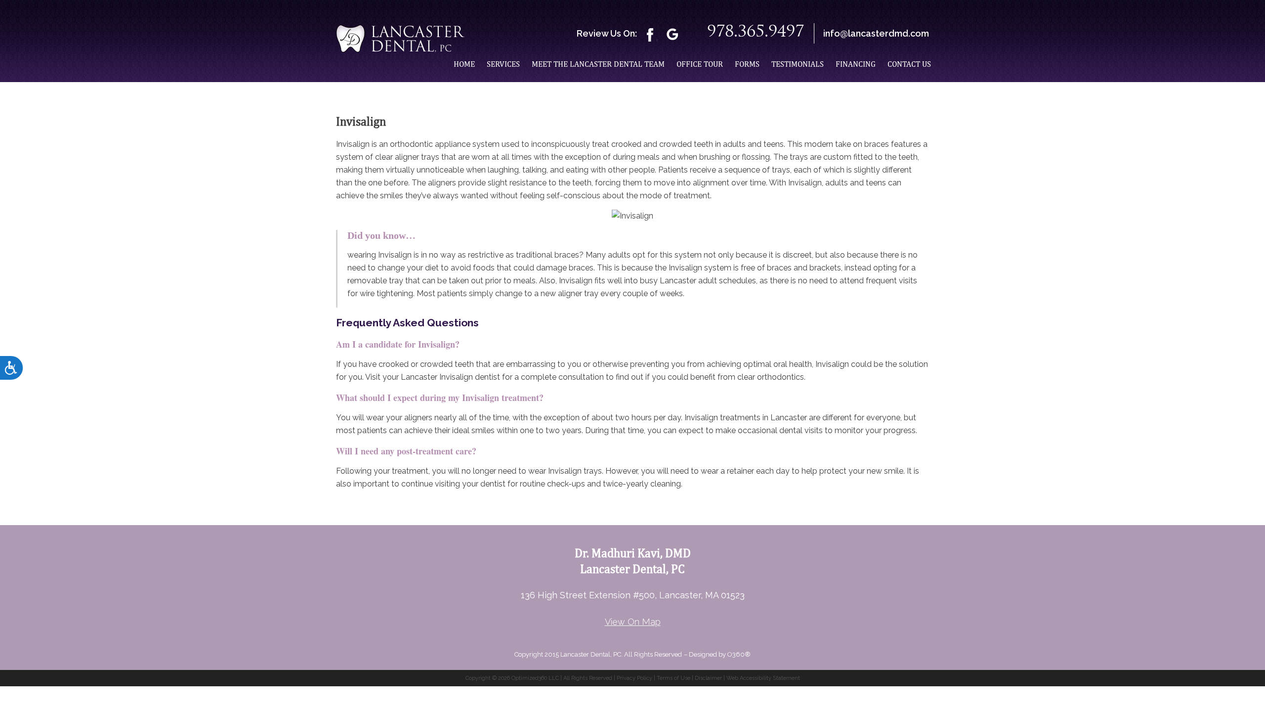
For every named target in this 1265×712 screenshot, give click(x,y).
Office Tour (699, 64)
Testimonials (797, 64)
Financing (856, 64)
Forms (747, 64)
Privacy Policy (634, 678)
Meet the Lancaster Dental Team (598, 64)
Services (503, 64)
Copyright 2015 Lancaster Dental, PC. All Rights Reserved (598, 654)
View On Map (633, 622)
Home (464, 64)
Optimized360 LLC (535, 678)
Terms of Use (673, 678)
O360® (739, 654)
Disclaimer (708, 678)
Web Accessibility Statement (763, 678)
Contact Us (909, 64)
